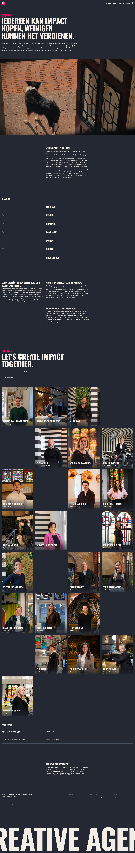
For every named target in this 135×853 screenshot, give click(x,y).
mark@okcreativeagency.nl (97, 797)
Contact (128, 3)
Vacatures (71, 797)
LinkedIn (114, 799)
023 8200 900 (94, 799)
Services (108, 3)
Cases (114, 3)
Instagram (115, 797)
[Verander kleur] (132, 3)
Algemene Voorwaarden (22, 804)
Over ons (121, 3)
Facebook (115, 801)
